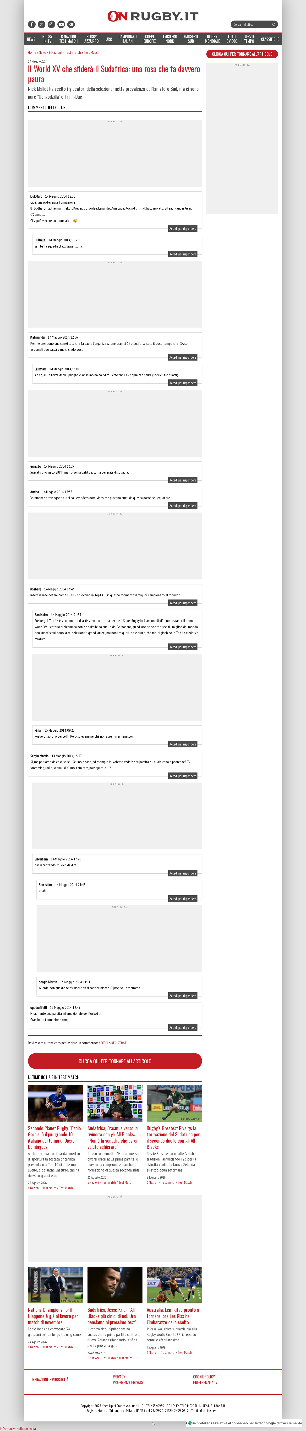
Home (32, 52)
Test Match (91, 52)
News (42, 52)
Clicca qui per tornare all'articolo (115, 1061)
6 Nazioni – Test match (65, 52)
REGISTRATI (119, 1042)
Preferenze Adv (205, 1382)
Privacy (119, 1377)
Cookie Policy (204, 1377)
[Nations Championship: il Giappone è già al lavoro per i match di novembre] (55, 1286)
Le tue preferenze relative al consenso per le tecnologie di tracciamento (244, 1423)
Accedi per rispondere (183, 228)
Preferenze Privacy (128, 1382)
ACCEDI (103, 1042)
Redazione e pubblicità (50, 1379)
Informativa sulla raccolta (18, 1428)
